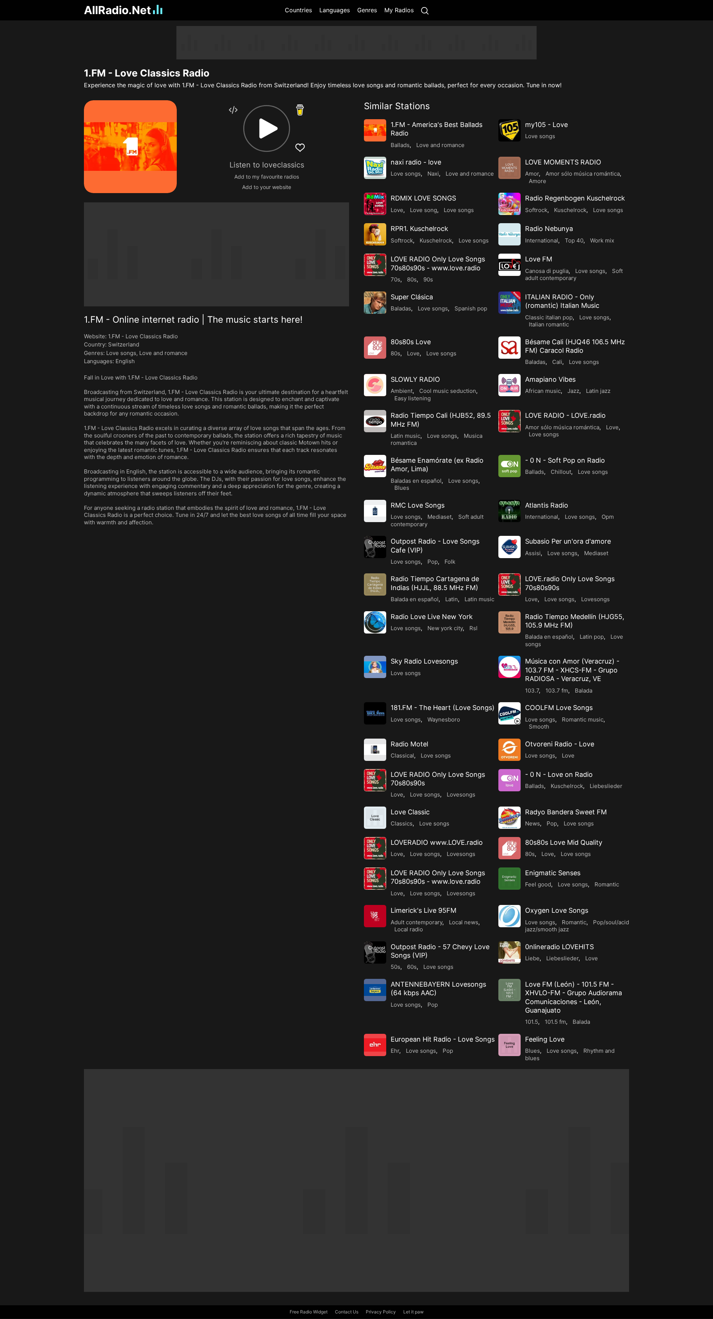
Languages (334, 10)
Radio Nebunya (549, 228)
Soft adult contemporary (574, 274)
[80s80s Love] (375, 347)
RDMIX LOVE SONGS (423, 198)
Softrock (536, 210)
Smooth (539, 726)
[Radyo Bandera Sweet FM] (509, 818)
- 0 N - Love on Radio (559, 774)
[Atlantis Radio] (509, 511)
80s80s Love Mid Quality (563, 842)
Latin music (405, 435)
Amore (537, 181)
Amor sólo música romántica (583, 173)
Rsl (473, 628)
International (541, 240)
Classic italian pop (549, 317)
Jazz (573, 390)
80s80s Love (411, 342)
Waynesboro (443, 719)
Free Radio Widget (309, 1312)
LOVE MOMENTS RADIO (563, 162)
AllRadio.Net (117, 10)
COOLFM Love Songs (559, 707)
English (125, 361)
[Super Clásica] (375, 303)
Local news (463, 922)
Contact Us (346, 1312)
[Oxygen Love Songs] (509, 916)
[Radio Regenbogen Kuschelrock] (509, 204)
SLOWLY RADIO (415, 379)
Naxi (433, 173)
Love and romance (163, 352)
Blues (401, 487)
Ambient (402, 390)
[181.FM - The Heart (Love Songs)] (375, 713)
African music (543, 390)
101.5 (531, 1021)
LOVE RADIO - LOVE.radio (565, 415)
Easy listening (412, 398)
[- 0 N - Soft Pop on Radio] (509, 466)
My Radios (399, 10)
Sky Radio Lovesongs (424, 661)
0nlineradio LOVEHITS (559, 947)
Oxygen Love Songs (556, 910)
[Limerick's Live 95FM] (375, 916)
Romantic (607, 884)
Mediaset (439, 516)
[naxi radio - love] (375, 168)
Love (397, 210)
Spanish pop (471, 308)
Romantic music (582, 719)
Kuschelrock (570, 210)
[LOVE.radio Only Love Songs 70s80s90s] (509, 584)
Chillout (561, 471)
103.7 (532, 690)
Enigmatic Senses (552, 873)
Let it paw (413, 1312)
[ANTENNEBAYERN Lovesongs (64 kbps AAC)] (375, 990)
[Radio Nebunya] (509, 234)
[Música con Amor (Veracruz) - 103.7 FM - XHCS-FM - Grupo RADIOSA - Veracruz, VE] (509, 667)
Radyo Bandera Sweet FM (566, 812)
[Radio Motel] (375, 750)
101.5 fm (555, 1021)
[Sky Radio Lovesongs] (375, 667)
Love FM (538, 259)
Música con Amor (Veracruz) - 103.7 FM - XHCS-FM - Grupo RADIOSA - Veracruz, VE (572, 670)
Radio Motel (409, 744)
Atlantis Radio (546, 505)
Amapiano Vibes (550, 379)
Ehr (395, 1050)
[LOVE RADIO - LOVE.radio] (509, 421)
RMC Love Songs (418, 505)
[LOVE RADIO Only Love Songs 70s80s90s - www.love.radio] (375, 265)
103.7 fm (557, 690)
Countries (298, 10)
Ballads (400, 145)
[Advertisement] (48, 137)
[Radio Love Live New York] (375, 622)
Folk (450, 561)
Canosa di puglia (547, 270)
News (532, 823)
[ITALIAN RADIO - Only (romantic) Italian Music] (509, 303)
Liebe (532, 958)
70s (395, 279)
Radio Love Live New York (432, 617)
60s (412, 966)
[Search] (425, 10)
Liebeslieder (606, 785)
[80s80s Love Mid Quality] (509, 848)
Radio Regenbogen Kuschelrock (575, 198)
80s (412, 279)
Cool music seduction (447, 390)
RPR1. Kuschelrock (419, 228)
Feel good (538, 884)
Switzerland (123, 344)
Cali (557, 361)
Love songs (121, 352)
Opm (608, 516)
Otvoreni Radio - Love (559, 744)
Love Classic (410, 812)
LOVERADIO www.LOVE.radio (437, 842)
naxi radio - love (416, 162)
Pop (432, 561)
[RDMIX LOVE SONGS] (375, 204)
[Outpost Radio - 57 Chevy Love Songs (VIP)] (375, 952)
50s (395, 966)
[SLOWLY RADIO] (375, 385)
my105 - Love (546, 124)
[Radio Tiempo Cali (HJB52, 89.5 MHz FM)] (375, 421)
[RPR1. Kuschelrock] (375, 234)
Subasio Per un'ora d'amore (568, 541)
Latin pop (592, 636)
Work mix (602, 240)
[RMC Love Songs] (375, 511)
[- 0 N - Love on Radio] (509, 780)
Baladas (401, 308)
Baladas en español (416, 480)
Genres (367, 10)
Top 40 (574, 240)
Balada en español (415, 599)
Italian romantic (549, 324)
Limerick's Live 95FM (423, 910)
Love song (423, 210)
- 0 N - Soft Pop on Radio (565, 460)
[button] (267, 128)
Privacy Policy (381, 1312)
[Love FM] (509, 265)
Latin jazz (598, 390)
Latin (451, 599)
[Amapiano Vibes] (509, 385)
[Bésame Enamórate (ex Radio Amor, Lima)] (375, 466)
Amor (532, 173)
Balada (583, 690)
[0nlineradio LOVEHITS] (509, 952)
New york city (445, 628)
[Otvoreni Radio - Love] (509, 750)
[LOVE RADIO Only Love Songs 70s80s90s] (375, 780)
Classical (402, 755)
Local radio (408, 929)
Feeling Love (544, 1039)
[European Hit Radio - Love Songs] (375, 1045)
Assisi (533, 553)
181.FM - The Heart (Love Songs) (443, 707)
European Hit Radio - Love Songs (443, 1039)
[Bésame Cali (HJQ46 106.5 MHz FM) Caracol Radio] (509, 347)
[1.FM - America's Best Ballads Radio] (375, 130)
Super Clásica (412, 297)
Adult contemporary (416, 922)
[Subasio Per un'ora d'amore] (509, 547)
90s (428, 279)
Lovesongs (595, 599)
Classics (402, 823)
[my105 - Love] (509, 130)
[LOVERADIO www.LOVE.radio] (375, 848)
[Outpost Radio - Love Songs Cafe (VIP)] (375, 547)
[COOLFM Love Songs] (509, 713)
